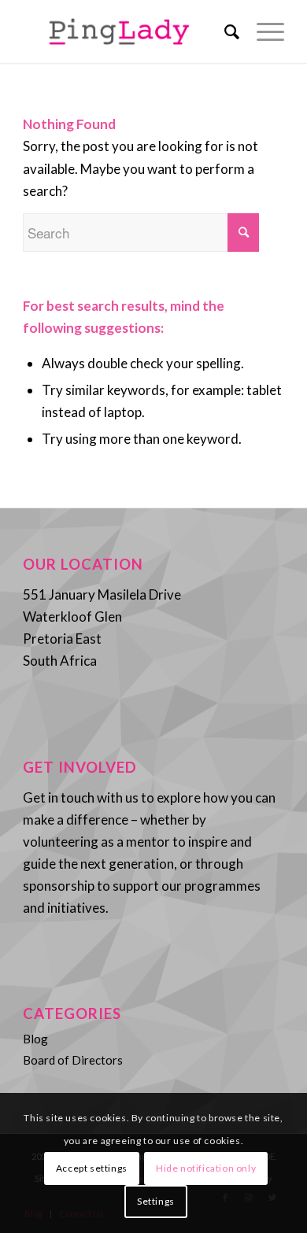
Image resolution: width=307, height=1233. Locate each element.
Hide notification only (206, 1168)
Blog (35, 1039)
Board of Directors (73, 1060)
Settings (156, 1201)
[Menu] (262, 31)
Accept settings (92, 1168)
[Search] (224, 31)
